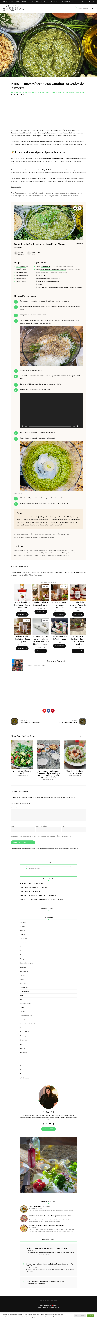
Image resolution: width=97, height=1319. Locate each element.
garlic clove (45, 278)
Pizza (21, 999)
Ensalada (23, 967)
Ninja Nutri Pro (47, 170)
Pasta (22, 92)
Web (63, 826)
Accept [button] (91, 1316)
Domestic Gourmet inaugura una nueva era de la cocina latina (41, 899)
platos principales (25, 1003)
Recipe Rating (15, 803)
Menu (92, 8)
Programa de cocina (26, 1016)
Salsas (48, 92)
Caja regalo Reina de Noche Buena (59, 637)
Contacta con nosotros (25, 2)
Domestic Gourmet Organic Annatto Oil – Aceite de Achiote (61, 287)
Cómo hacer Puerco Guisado (30, 891)
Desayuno (23, 959)
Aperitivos (23, 922)
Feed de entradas (25, 1070)
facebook (86, 2)
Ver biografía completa (36, 666)
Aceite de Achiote (50, 158)
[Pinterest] (53, 711)
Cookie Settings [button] (79, 1316)
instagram (82, 2)
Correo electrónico (42, 826)
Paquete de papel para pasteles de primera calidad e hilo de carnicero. (41, 640)
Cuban (22, 951)
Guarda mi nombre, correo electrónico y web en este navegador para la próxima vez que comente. (42, 836)
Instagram (14, 575)
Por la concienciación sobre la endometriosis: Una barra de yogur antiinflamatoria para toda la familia (48, 774)
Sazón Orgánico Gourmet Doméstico (59, 605)
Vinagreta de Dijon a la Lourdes (22, 772)
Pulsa (46, 2)
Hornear (22, 975)
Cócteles (22, 935)
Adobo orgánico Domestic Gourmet (41, 603)
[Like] (44, 711)
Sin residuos (70, 92)
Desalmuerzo (24, 955)
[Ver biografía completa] (46, 665)
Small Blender (21, 266)
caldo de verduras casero (48, 181)
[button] (80, 208)
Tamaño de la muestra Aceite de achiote (78, 605)
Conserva (23, 943)
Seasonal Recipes (58, 92)
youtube (90, 2)
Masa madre (23, 983)
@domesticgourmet (77, 572)
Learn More (48, 1129)
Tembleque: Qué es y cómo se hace (32, 883)
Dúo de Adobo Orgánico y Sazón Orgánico (22, 639)
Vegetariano (80, 92)
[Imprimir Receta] (75, 208)
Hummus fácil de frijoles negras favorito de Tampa (38, 895)
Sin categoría (24, 1036)
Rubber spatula (21, 278)
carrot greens (45, 266)
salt (41, 284)
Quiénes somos (8, 2)
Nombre (13, 826)
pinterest (93, 2)
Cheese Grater (21, 281)
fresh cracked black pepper (49, 281)
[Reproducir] (23, 426)
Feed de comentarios (26, 1074)
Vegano (22, 1048)
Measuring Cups (21, 272)
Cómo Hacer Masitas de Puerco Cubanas (75, 772)
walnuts (43, 275)
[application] (51, 410)
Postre (22, 1008)
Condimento (15, 92)
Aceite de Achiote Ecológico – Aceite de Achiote (22, 605)
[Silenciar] (77, 426)
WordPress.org (24, 1078)
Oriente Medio (24, 991)
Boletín (39, 2)
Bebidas (22, 931)
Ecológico (60, 158)
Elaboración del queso (27, 963)
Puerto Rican (24, 1020)
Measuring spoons (22, 275)
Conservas (23, 947)
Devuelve (54, 2)
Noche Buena (24, 987)
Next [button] (84, 736)
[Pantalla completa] (80, 426)
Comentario (14, 808)
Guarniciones (24, 971)
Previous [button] (81, 736)
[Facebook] (48, 711)
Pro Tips (22, 1012)
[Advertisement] (48, 112)
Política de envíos (66, 2)
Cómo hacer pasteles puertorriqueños (33, 887)
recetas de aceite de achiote (35, 92)
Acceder (22, 1066)
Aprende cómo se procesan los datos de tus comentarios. (59, 849)
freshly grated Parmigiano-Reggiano (53, 270)
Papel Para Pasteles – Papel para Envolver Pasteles (78, 640)
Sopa (21, 1044)
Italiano (22, 979)
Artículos (22, 926)
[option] (22, 758)
